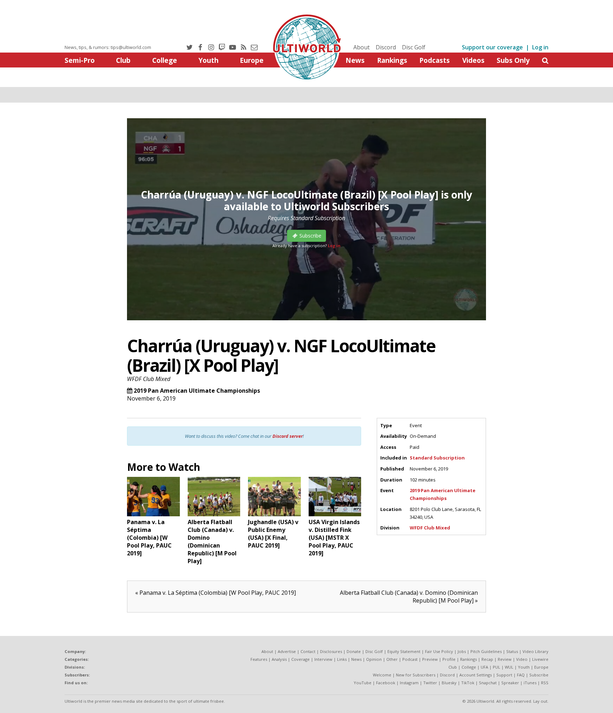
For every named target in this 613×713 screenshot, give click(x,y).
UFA (484, 667)
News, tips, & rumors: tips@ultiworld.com (108, 47)
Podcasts (434, 60)
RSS (544, 682)
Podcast (410, 659)
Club (123, 60)
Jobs (462, 651)
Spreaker (510, 682)
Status (512, 651)
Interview (323, 659)
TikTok (467, 682)
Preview (430, 659)
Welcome (382, 674)
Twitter (430, 682)
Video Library (535, 651)
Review (505, 659)
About (361, 47)
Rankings (392, 60)
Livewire (540, 659)
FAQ (521, 674)
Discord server (287, 436)
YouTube (362, 682)
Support (504, 674)
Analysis (279, 659)
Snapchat (488, 682)
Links (342, 659)
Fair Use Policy (439, 651)
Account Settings (475, 674)
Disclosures (331, 651)
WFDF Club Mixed (148, 379)
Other (392, 659)
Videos (473, 60)
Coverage (300, 659)
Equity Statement (403, 651)
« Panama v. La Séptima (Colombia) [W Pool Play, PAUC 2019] (215, 593)
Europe (252, 60)
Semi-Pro (80, 60)
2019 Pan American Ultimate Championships (197, 390)
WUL (509, 667)
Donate (354, 651)
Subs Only (513, 60)
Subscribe (538, 674)
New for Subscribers (415, 674)
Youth (208, 60)
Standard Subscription (437, 458)
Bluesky (449, 682)
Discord (386, 47)
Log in (540, 47)
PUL (496, 667)
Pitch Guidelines (486, 651)
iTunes (530, 682)
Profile (448, 659)
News (355, 60)
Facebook (385, 682)
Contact (307, 651)
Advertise (287, 651)
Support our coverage (492, 47)
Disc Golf (413, 47)
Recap (487, 659)
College (164, 60)
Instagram (409, 682)
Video (522, 659)
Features (258, 659)
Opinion (374, 659)
